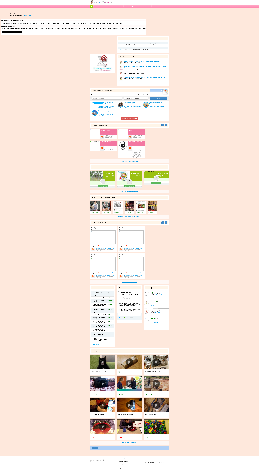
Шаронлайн (132, 130)
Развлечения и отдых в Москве (105, 110)
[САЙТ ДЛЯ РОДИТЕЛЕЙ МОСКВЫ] (101, 2)
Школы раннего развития (135, 106)
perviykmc (121, 394)
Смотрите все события (164, 328)
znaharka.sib (117, 212)
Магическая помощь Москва (99, 301)
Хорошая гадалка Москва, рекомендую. (99, 322)
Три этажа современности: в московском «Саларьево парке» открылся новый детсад (143, 72)
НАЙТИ (158, 98)
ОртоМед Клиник (105, 130)
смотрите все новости (164, 51)
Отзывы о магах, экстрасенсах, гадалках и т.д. (100, 294)
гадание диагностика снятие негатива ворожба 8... (99, 311)
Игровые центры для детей (103, 111)
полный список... (110, 107)
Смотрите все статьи (143, 83)
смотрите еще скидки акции (129, 282)
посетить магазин (103, 186)
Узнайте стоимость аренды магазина (103, 72)
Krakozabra (94, 372)
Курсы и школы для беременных (107, 106)
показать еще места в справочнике (129, 161)
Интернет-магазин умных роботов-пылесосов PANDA (105, 248)
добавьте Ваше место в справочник (129, 118)
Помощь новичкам (124, 464)
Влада (93, 415)
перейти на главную (27, 15)
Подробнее (138, 312)
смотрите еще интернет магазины (129, 191)
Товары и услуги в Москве (155, 102)
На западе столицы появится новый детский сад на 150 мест (136, 49)
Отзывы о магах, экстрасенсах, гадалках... (129, 293)
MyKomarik (148, 437)
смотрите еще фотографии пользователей (129, 216)
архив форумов (96, 344)
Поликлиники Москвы (102, 107)
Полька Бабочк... (95, 212)
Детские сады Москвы (128, 103)
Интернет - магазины (153, 106)
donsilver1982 (111, 297)
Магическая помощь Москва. (99, 318)
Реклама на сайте (123, 461)
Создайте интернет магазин (126, 468)
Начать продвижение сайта (12, 32)
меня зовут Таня (149, 394)
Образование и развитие (129, 102)
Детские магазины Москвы (154, 103)
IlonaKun (110, 309)
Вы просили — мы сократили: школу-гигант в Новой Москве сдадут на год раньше (141, 43)
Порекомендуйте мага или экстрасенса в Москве (99, 305)
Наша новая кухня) (98, 297)
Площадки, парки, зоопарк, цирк (107, 114)
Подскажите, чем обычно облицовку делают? (98, 334)
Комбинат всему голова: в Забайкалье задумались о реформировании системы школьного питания (145, 47)
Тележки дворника (106, 141)
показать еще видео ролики (129, 442)
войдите (95, 447)
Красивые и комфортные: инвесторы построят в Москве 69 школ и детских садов (142, 61)
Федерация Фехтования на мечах (135, 142)
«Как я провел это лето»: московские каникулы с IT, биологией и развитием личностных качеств (145, 77)
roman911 (153, 310)
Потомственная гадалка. (100, 314)
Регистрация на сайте (124, 466)
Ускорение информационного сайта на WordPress (100, 339)
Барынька (111, 292)
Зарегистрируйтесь (105, 447)
